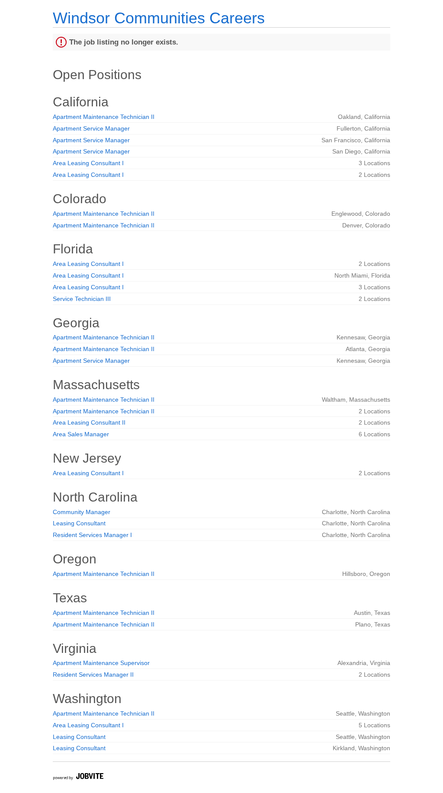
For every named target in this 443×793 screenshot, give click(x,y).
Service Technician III (82, 298)
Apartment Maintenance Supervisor (101, 662)
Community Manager (81, 511)
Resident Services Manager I (92, 534)
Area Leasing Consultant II (89, 422)
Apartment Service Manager (91, 128)
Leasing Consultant (79, 523)
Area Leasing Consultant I (88, 163)
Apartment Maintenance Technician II (103, 116)
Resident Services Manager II (93, 674)
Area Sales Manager (81, 434)
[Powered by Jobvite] (78, 778)
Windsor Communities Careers (159, 18)
